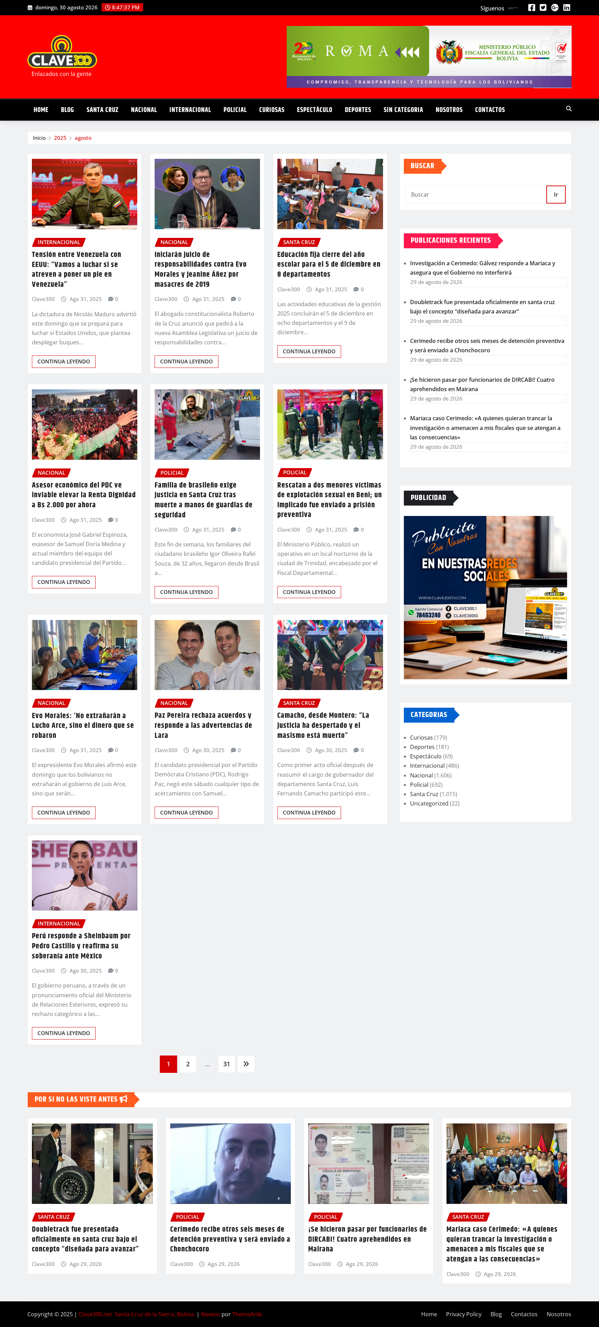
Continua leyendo (63, 361)
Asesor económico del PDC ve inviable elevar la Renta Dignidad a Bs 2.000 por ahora (84, 495)
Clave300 (43, 298)
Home (41, 110)
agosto (83, 137)
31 (226, 1064)
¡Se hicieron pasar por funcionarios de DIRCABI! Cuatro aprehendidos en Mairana (367, 1239)
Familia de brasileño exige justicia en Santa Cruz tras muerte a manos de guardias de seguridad (204, 500)
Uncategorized (429, 803)
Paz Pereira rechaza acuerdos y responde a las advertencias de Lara (203, 725)
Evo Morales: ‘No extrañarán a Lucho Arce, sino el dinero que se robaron (83, 726)
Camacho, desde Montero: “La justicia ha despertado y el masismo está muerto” (323, 725)
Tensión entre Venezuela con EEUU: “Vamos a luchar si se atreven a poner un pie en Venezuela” (76, 270)
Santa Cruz (103, 110)
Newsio (210, 1314)
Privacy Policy (463, 1314)
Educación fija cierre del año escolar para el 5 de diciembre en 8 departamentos (329, 265)
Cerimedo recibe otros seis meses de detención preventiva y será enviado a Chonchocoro (230, 1239)
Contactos (490, 110)
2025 (60, 137)
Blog (67, 110)
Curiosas (272, 110)
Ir (556, 194)
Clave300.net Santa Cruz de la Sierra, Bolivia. (137, 1314)
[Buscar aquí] (569, 108)
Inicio (39, 137)
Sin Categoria (403, 110)
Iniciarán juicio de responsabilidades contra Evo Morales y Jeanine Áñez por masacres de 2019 (201, 270)
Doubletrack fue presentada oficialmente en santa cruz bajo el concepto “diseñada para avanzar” (85, 1239)
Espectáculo (314, 110)
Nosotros (449, 110)
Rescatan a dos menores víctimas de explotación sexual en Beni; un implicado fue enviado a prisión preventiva (329, 500)
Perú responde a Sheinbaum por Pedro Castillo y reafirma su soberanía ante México (81, 946)
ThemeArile (247, 1314)
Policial (235, 110)
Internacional (190, 110)
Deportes (358, 110)
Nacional (144, 110)
